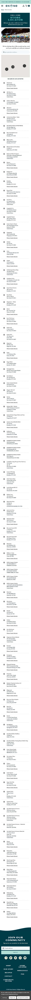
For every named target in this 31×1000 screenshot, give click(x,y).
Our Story (8, 969)
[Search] (3, 52)
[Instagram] (20, 957)
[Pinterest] (15, 957)
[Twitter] (10, 957)
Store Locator (22, 966)
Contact (8, 976)
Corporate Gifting (8, 980)
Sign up (15, 952)
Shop (8, 965)
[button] (6, 69)
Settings (4, 997)
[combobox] (16, 52)
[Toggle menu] (3, 6)
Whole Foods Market (12, 88)
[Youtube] (24, 957)
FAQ (22, 974)
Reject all (12, 997)
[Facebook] (6, 957)
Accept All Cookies (23, 997)
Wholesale (22, 970)
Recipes (8, 972)
